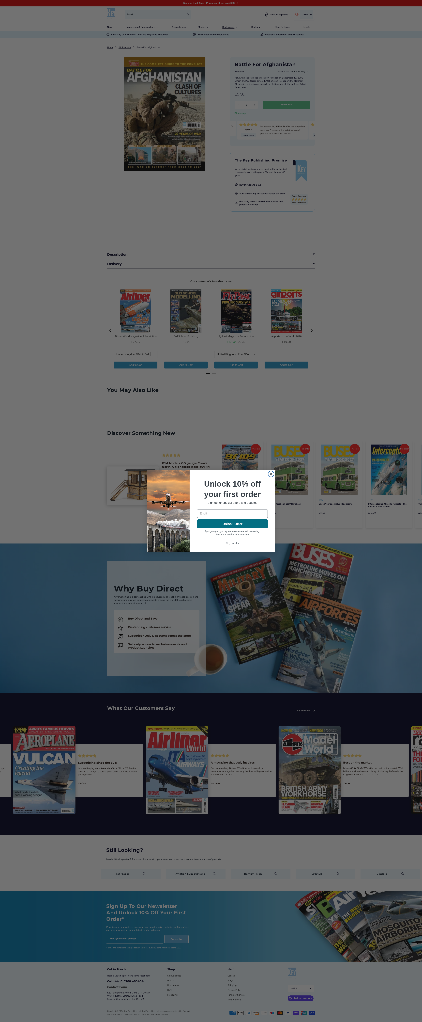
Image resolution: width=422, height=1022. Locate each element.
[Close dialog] (271, 474)
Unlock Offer (232, 524)
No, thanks (232, 543)
